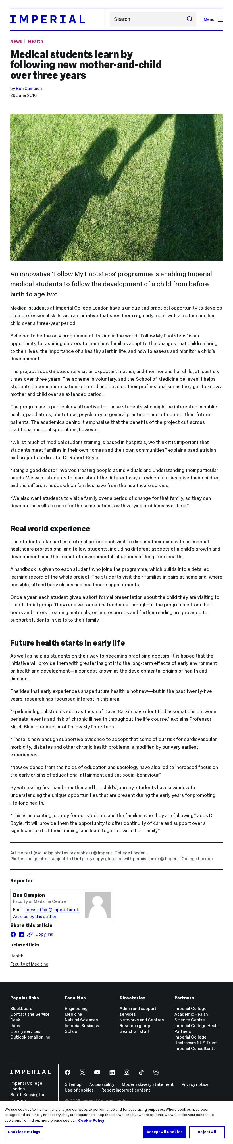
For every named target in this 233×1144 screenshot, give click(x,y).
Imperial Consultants (195, 1048)
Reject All (207, 1132)
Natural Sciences (81, 1020)
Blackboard (21, 1008)
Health (35, 41)
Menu (209, 19)
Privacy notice (195, 1084)
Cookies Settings (24, 1132)
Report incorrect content (125, 1090)
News (16, 41)
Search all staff (134, 1031)
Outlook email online (30, 1037)
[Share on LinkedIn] (21, 934)
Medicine (73, 1014)
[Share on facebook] (13, 934)
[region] (116, 1122)
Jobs (15, 1025)
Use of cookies (79, 1090)
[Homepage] (57, 19)
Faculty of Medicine (29, 964)
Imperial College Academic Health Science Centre (191, 1014)
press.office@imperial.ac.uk (52, 909)
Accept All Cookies (164, 1132)
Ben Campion (29, 88)
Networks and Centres (142, 1020)
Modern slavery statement (148, 1084)
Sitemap (73, 1084)
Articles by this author (34, 916)
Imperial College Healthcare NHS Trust (195, 1039)
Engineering (76, 1008)
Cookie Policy (91, 1120)
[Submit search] (189, 19)
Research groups (136, 1025)
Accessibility (101, 1084)
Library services (25, 1031)
